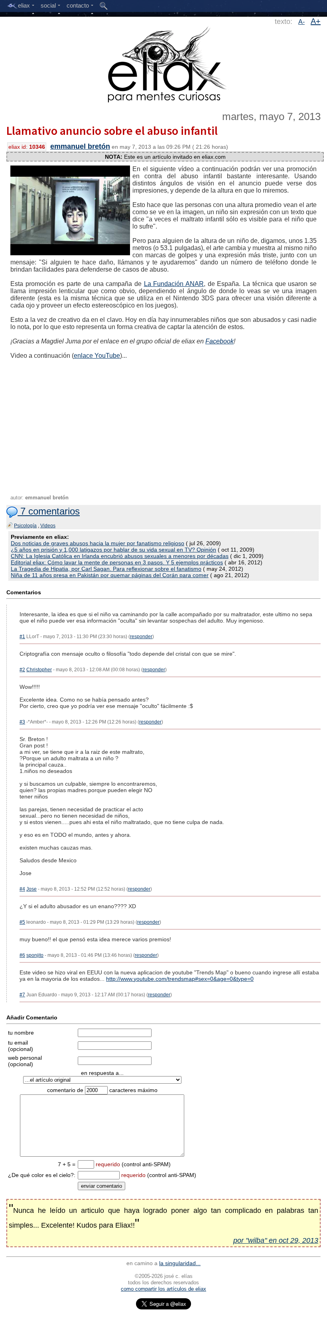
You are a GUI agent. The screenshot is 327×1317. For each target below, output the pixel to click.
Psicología (25, 525)
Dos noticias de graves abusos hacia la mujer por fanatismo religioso (97, 543)
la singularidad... (180, 1263)
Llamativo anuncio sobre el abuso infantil (112, 130)
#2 (22, 669)
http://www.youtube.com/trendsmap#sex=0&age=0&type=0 (180, 979)
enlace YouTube (97, 355)
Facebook (219, 341)
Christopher (39, 669)
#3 (22, 722)
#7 (22, 995)
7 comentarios (49, 511)
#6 (22, 955)
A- (301, 21)
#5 (22, 922)
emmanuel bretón (80, 146)
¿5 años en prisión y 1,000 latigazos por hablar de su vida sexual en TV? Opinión (113, 549)
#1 (22, 636)
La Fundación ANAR (174, 283)
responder (141, 636)
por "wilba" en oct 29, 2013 (275, 1240)
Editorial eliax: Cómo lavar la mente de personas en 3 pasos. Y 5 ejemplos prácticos (117, 562)
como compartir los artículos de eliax (163, 1289)
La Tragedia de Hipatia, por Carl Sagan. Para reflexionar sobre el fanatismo (106, 569)
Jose (31, 889)
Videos (47, 525)
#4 (22, 889)
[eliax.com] (164, 63)
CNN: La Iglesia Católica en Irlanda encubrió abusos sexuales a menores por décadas (120, 556)
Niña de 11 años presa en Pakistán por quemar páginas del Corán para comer (110, 575)
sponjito (34, 955)
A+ (316, 21)
